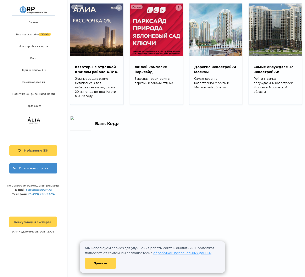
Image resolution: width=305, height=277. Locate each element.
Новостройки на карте (33, 46)
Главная (34, 22)
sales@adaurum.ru (39, 189)
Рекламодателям (33, 82)
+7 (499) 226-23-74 (41, 194)
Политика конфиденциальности (33, 93)
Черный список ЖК (33, 70)
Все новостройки (27, 34)
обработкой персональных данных (182, 253)
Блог (33, 58)
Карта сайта (33, 105)
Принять (100, 263)
